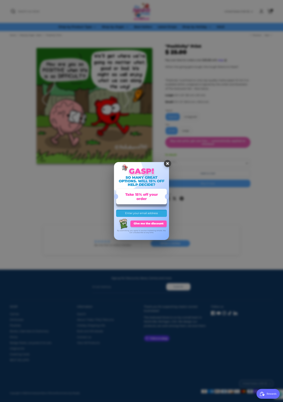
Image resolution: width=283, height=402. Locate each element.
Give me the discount (148, 223)
